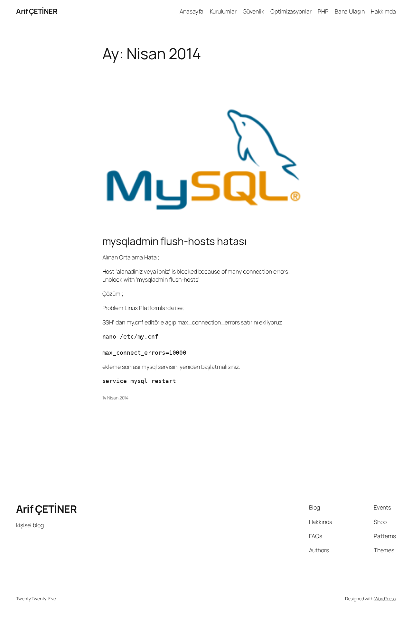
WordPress (385, 598)
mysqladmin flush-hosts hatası (174, 241)
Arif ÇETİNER (36, 11)
